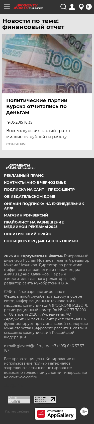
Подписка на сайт (24, 189)
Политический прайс (27, 234)
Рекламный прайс (24, 175)
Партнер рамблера (17, 411)
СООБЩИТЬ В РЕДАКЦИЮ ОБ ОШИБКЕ (41, 241)
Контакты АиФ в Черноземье (35, 182)
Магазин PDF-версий (26, 215)
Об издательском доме (29, 196)
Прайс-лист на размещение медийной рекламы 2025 (34, 224)
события (16, 144)
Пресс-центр (61, 189)
